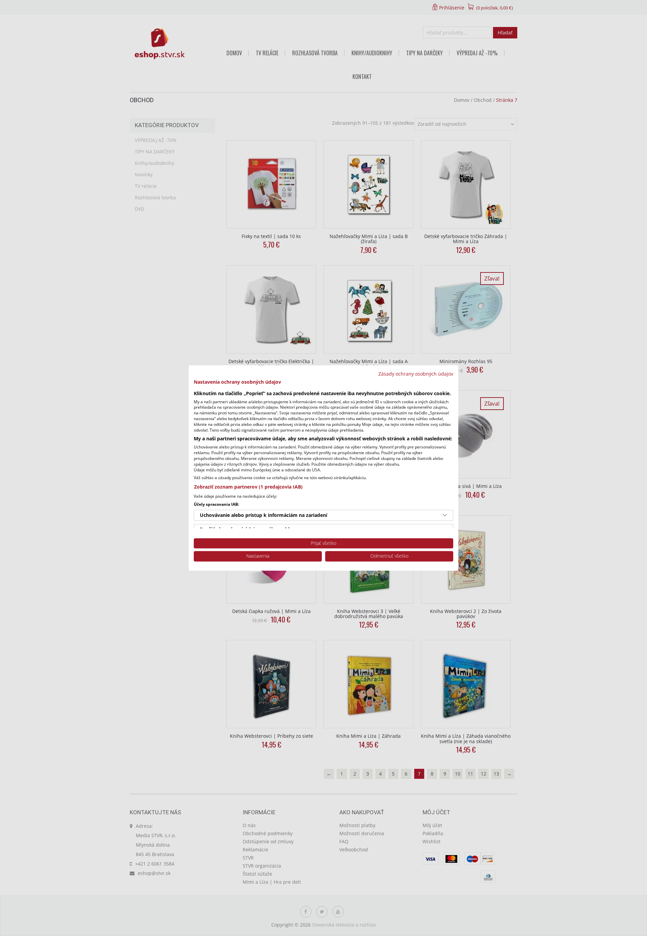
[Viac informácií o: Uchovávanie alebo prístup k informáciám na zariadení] (445, 515)
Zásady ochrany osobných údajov (415, 374)
